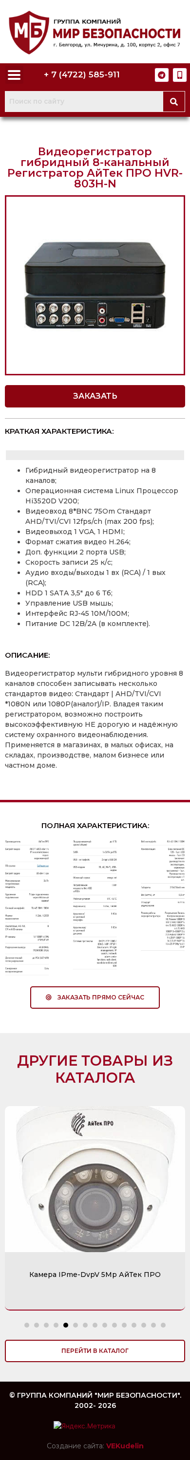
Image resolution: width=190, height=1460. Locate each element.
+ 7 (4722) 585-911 (82, 74)
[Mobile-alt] (180, 75)
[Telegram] (162, 75)
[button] (95, 396)
